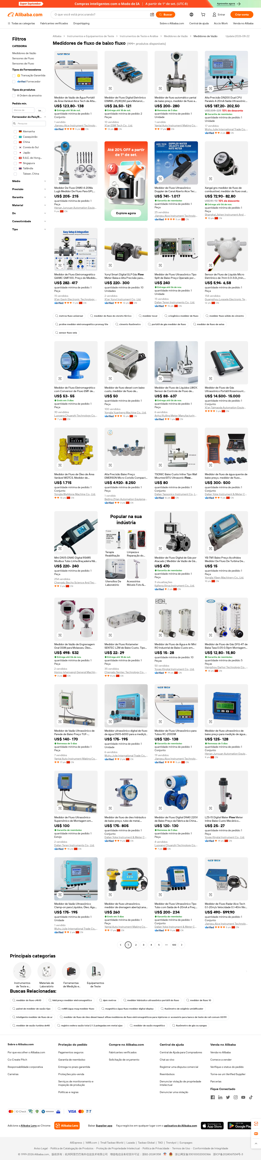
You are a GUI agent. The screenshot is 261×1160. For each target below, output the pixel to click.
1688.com (91, 1142)
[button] (152, 14)
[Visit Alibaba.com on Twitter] (228, 1097)
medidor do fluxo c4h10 (28, 1000)
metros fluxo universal (71, 316)
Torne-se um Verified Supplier (228, 1074)
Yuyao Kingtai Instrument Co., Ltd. (174, 669)
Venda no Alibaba (220, 1052)
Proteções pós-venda (71, 1074)
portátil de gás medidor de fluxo (169, 324)
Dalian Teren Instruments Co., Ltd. (175, 302)
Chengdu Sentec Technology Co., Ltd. (126, 672)
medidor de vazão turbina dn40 (33, 1025)
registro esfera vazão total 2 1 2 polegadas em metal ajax (91, 1025)
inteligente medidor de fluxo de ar (34, 1017)
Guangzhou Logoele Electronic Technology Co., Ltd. (226, 299)
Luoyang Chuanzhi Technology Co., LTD (76, 415)
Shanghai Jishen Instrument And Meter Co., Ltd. (226, 214)
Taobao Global (146, 1142)
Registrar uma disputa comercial (179, 1066)
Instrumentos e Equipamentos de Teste (90, 36)
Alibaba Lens (29, 1125)
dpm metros (109, 1000)
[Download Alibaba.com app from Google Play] (240, 1125)
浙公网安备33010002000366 (193, 1154)
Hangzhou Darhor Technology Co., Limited (226, 667)
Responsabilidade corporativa (25, 1066)
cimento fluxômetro (130, 324)
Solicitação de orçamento (124, 1059)
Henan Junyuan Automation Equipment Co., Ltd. (76, 207)
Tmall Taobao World (111, 1142)
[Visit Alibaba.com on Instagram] (235, 1097)
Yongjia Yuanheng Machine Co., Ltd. (125, 412)
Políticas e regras (68, 1092)
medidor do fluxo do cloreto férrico (112, 316)
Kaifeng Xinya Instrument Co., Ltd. (175, 585)
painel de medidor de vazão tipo (33, 1008)
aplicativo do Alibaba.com (180, 1125)
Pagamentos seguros (70, 1052)
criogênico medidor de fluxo (183, 316)
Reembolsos (167, 1074)
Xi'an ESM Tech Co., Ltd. (119, 125)
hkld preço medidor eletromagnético (72, 1000)
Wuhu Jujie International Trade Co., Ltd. (226, 129)
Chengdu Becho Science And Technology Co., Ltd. (76, 582)
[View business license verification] (165, 1154)
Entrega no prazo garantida (74, 1066)
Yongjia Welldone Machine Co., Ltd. (75, 494)
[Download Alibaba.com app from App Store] (212, 1125)
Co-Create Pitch (17, 1059)
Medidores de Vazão (176, 36)
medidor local (150, 316)
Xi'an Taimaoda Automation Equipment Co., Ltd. (226, 407)
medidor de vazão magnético (149, 1025)
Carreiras (13, 1074)
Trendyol (171, 1142)
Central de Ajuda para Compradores (181, 1052)
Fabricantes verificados (123, 1052)
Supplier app (104, 1125)
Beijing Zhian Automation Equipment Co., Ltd (126, 499)
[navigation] (29, 491)
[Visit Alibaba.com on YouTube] (243, 1097)
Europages (186, 1142)
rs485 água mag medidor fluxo (78, 1008)
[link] (256, 1124)
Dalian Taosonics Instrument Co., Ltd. (176, 494)
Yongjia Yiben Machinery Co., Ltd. (224, 577)
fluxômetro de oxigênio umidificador (184, 1008)
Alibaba (57, 36)
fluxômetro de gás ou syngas (191, 1025)
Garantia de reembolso (71, 1059)
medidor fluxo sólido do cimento (226, 316)
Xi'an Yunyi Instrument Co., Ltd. (123, 299)
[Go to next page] (181, 944)
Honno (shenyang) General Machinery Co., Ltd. (76, 672)
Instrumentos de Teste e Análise (139, 36)
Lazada (130, 1142)
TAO (160, 1142)
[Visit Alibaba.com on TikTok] (251, 1097)
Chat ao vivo (167, 1059)
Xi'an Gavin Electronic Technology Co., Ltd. (76, 299)
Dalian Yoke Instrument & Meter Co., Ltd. (226, 494)
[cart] (204, 15)
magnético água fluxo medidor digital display (129, 1008)
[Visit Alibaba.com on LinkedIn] (220, 1097)
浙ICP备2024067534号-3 (228, 1154)
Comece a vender (221, 1059)
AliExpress (76, 1142)
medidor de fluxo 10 (200, 1000)
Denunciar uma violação (174, 1092)
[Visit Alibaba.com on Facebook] (212, 1097)
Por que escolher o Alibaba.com (26, 1052)
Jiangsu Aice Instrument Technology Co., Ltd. (76, 125)
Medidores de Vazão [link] (205, 36)
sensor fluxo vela (68, 332)
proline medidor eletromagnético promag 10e (83, 324)
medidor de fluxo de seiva (210, 324)
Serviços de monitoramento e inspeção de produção (75, 1083)
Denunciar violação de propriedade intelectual (180, 1083)
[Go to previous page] (120, 944)
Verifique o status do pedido (227, 1066)
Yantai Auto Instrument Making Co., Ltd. (176, 125)
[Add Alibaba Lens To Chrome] (67, 1125)
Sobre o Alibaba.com (21, 1044)
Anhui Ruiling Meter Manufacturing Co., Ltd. (176, 415)
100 (174, 945)
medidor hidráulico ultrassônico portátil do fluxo (153, 1000)
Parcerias (215, 1081)
